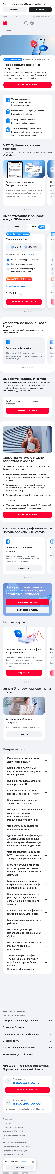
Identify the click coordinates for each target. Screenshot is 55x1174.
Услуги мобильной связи (14, 1015)
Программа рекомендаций (15, 1150)
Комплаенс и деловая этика (15, 1142)
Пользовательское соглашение (16, 1146)
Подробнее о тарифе (15, 286)
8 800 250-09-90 (27, 1103)
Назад (8, 30)
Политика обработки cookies (15, 1135)
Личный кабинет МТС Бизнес (31, 1109)
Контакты (7, 1123)
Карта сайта (8, 1139)
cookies (23, 1161)
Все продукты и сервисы (14, 1011)
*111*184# (31, 254)
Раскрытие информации (14, 1127)
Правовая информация (13, 1154)
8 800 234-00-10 (42, 17)
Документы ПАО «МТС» (13, 1131)
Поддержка (10, 1109)
